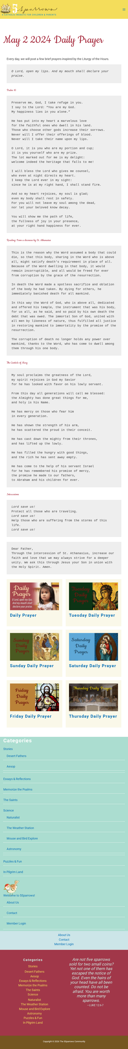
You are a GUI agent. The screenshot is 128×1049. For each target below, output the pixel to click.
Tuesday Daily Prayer (92, 615)
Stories (8, 749)
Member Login (16, 923)
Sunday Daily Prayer (32, 665)
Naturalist (13, 817)
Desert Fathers (16, 756)
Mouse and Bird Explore (22, 838)
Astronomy (14, 849)
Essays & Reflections (17, 779)
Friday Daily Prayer (31, 716)
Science (8, 810)
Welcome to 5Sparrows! (19, 895)
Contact (12, 913)
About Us (13, 902)
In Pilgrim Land (13, 872)
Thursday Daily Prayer (93, 716)
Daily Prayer (23, 615)
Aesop (11, 766)
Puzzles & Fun (12, 861)
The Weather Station (20, 828)
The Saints (10, 800)
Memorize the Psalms (17, 789)
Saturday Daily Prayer (92, 665)
